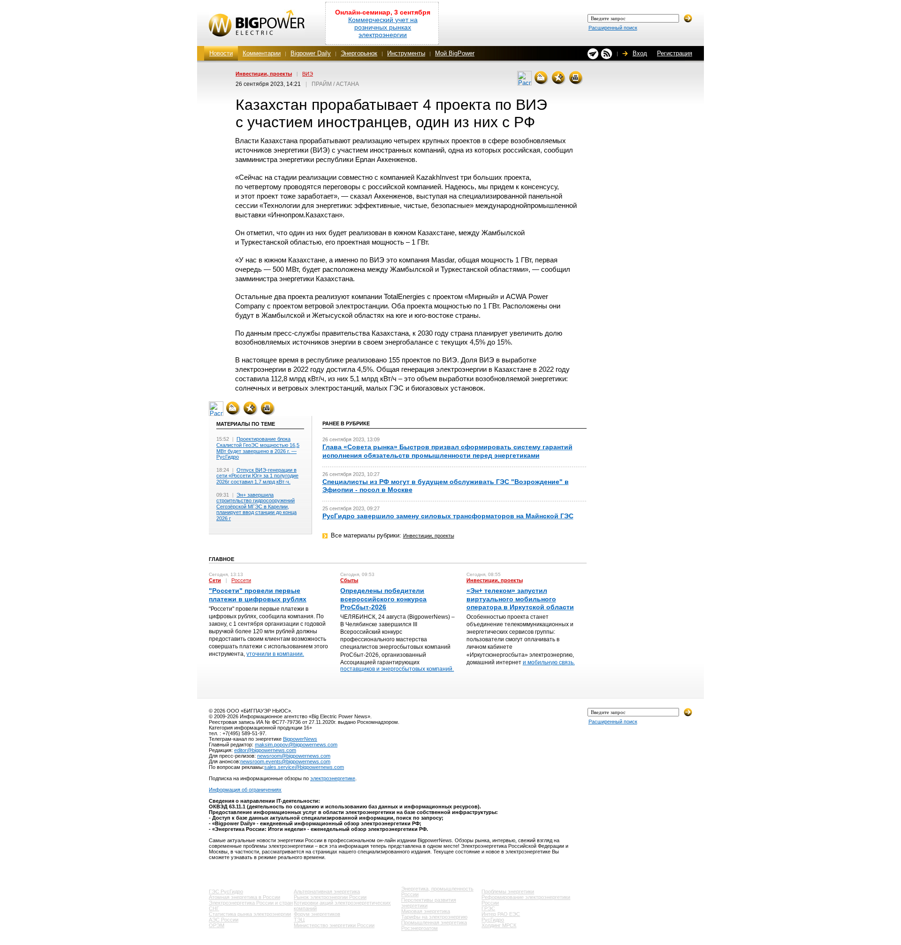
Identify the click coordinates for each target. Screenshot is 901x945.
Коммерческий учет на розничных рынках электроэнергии (383, 27)
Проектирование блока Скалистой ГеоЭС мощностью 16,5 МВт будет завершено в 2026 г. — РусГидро (257, 448)
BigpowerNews (300, 739)
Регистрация (674, 53)
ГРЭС (488, 908)
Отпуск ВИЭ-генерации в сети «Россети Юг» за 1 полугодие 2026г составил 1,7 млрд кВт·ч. (257, 475)
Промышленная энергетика (434, 922)
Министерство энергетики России (334, 925)
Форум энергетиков (317, 914)
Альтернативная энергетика (327, 891)
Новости (221, 53)
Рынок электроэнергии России (330, 897)
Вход (640, 53)
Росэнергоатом (419, 928)
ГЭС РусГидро (226, 891)
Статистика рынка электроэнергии (250, 914)
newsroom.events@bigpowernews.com (285, 761)
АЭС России (223, 919)
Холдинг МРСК (498, 925)
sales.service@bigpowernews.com (304, 767)
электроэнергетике (332, 778)
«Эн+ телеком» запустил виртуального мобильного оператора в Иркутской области (520, 598)
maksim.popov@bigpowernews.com (296, 744)
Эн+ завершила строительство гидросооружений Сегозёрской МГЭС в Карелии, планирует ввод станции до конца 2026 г (256, 506)
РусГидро (492, 919)
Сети (215, 580)
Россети (241, 580)
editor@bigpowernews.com (265, 750)
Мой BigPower (454, 53)
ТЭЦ (299, 919)
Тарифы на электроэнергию (434, 917)
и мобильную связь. (549, 662)
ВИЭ (307, 74)
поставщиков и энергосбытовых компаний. (397, 669)
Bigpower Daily (310, 53)
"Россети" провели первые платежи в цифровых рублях (257, 594)
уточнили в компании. (275, 654)
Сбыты (349, 580)
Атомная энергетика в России (244, 897)
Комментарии (262, 53)
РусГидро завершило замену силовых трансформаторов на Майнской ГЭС (447, 516)
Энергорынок (359, 53)
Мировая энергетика (425, 911)
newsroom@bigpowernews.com (293, 756)
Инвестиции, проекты (264, 74)
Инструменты (406, 53)
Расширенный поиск (612, 28)
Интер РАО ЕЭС (500, 914)
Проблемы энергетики (507, 891)
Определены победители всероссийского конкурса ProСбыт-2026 (383, 598)
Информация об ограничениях (245, 789)
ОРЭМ (216, 925)
